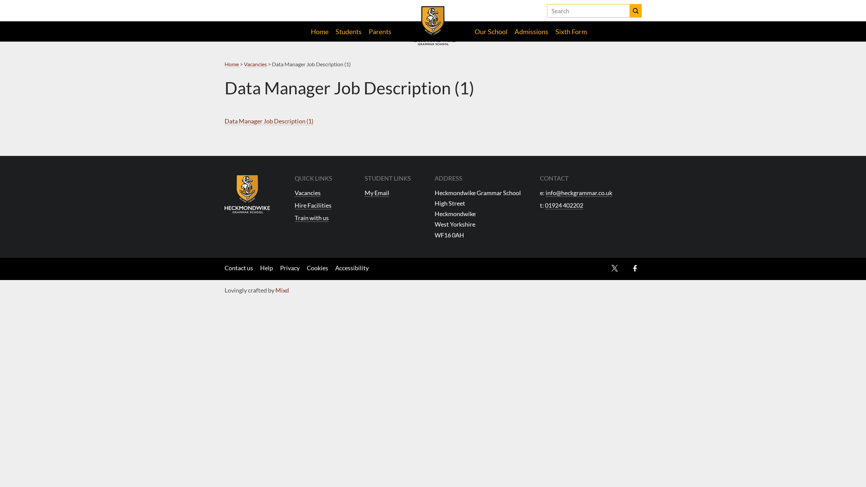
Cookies (317, 268)
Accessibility (352, 268)
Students (349, 31)
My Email (377, 192)
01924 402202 (564, 205)
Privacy (290, 268)
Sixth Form (571, 31)
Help (266, 268)
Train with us (312, 218)
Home (319, 31)
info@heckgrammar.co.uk (579, 192)
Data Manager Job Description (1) (269, 121)
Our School (491, 31)
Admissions (531, 31)
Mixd (282, 290)
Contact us (239, 268)
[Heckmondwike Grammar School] (433, 25)
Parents (380, 31)
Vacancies (308, 192)
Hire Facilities (313, 205)
